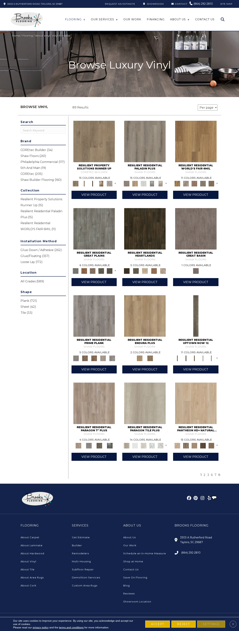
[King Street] (211, 357)
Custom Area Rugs (84, 585)
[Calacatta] (152, 445)
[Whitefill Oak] (109, 445)
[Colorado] (94, 228)
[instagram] (201, 499)
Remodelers (80, 553)
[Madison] (154, 270)
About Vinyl (42, 35)
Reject (183, 624)
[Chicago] (203, 183)
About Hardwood (32, 553)
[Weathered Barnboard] (112, 357)
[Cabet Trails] (194, 445)
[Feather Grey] (143, 183)
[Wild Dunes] (150, 357)
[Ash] (145, 402)
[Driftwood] (135, 183)
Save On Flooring (135, 577)
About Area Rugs (32, 577)
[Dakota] (145, 228)
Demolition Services (86, 577)
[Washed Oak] (103, 357)
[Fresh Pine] (152, 183)
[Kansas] (109, 270)
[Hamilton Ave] (203, 357)
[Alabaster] (196, 402)
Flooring (27, 35)
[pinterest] (195, 499)
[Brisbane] (186, 183)
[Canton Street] (194, 357)
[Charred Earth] (203, 445)
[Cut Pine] (94, 402)
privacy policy (41, 627)
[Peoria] (163, 270)
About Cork (28, 585)
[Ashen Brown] (145, 141)
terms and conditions (71, 627)
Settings (211, 624)
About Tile (28, 569)
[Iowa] (101, 270)
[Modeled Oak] (85, 357)
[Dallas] (211, 183)
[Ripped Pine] (99, 445)
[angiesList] (214, 498)
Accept (157, 624)
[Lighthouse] (160, 183)
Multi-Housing (81, 561)
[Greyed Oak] (94, 315)
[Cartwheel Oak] (101, 183)
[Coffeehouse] (211, 445)
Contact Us (131, 569)
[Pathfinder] (196, 228)
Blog (126, 585)
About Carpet (30, 537)
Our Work (129, 545)
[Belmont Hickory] (84, 183)
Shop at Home (133, 561)
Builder (77, 545)
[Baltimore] (196, 141)
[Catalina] (160, 445)
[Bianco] (135, 445)
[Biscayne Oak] (92, 183)
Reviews (129, 593)
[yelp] (208, 499)
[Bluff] (186, 445)
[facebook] (188, 499)
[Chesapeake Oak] (109, 183)
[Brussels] (194, 183)
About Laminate (32, 545)
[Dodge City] (84, 270)
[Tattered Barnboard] (94, 357)
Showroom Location (137, 601)
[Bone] (143, 445)
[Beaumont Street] (195, 315)
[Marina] (145, 315)
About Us (129, 537)
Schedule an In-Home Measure (144, 553)
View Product (94, 195)
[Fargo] (92, 270)
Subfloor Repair (83, 569)
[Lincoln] (145, 270)
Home (16, 35)
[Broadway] (186, 357)
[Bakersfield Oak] (94, 141)
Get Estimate (81, 537)
